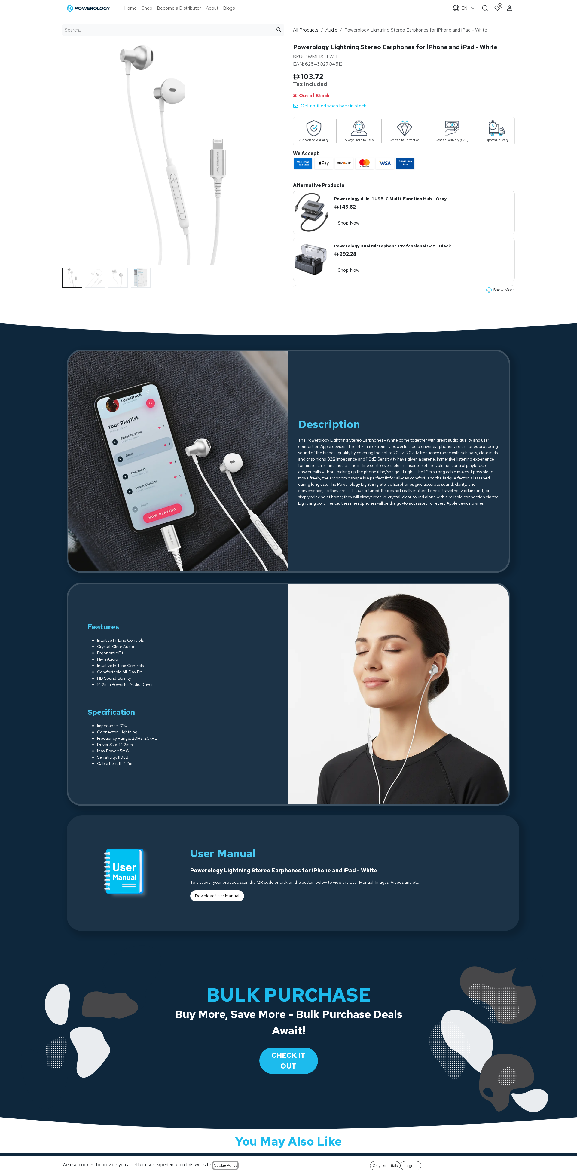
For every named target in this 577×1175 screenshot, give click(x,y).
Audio (331, 30)
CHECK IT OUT (288, 1061)
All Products (306, 30)
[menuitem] (130, 8)
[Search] (279, 30)
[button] (73, 270)
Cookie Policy (225, 1165)
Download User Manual (217, 895)
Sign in (510, 8)
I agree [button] (411, 1165)
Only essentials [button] (385, 1165)
